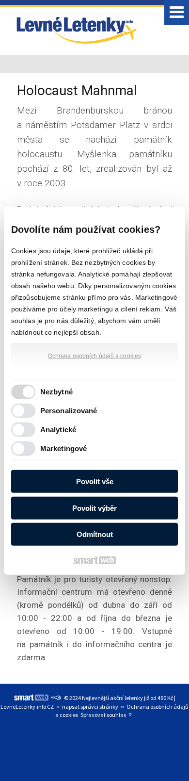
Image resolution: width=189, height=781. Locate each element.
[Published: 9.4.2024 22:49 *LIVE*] (56, 697)
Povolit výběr (94, 508)
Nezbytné (56, 391)
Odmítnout (95, 534)
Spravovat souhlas (103, 714)
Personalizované (68, 410)
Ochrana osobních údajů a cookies (94, 356)
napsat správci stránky (90, 706)
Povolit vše (94, 481)
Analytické (58, 429)
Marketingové (63, 448)
